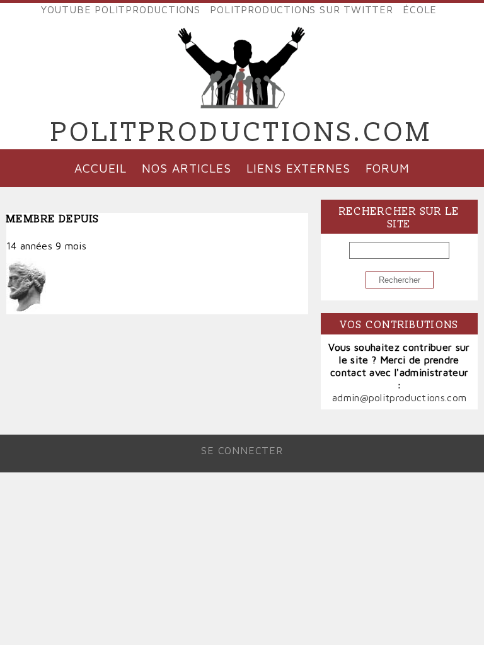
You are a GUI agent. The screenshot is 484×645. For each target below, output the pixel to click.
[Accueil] (242, 98)
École (420, 9)
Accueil (100, 168)
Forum (388, 168)
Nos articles (186, 168)
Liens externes (298, 168)
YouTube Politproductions (120, 9)
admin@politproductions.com (399, 397)
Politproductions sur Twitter (301, 9)
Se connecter (242, 450)
